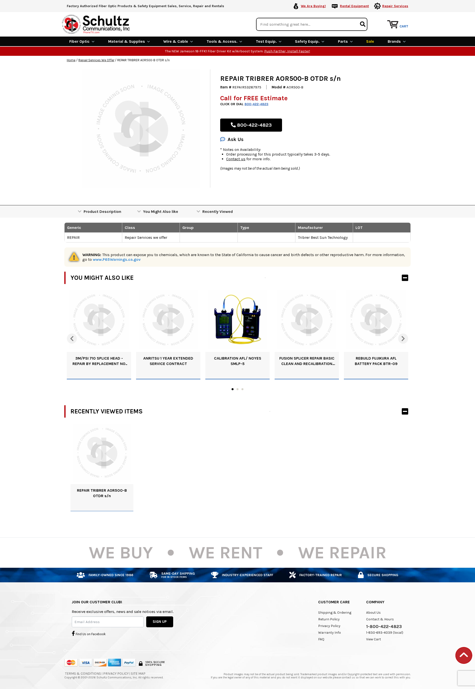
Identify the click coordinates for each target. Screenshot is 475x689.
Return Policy (329, 619)
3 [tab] (242, 389)
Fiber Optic (79, 41)
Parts (343, 41)
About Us (373, 612)
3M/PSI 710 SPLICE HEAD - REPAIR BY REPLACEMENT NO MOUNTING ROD (98, 361)
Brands (394, 41)
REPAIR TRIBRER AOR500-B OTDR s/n (102, 493)
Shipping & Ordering (334, 612)
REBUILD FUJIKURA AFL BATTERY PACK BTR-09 (376, 361)
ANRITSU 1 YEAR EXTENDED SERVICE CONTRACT (168, 361)
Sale (370, 41)
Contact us (235, 159)
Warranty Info (329, 632)
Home (71, 60)
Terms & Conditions (83, 673)
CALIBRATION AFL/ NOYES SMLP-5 (237, 361)
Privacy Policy (329, 626)
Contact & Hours (380, 619)
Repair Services (395, 6)
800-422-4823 (256, 104)
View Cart (373, 639)
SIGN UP (160, 621)
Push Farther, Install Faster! (287, 51)
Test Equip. (266, 41)
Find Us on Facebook (90, 634)
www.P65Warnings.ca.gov (117, 259)
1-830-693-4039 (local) (384, 632)
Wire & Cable (175, 41)
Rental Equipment (354, 6)
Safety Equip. (307, 41)
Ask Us (235, 139)
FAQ (321, 639)
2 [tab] (237, 389)
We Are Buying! (313, 6)
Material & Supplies (126, 41)
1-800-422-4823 (384, 626)
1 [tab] (233, 389)
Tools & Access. (222, 41)
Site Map (138, 673)
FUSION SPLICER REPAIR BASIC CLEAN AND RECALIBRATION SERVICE (306, 361)
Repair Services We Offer (96, 60)
